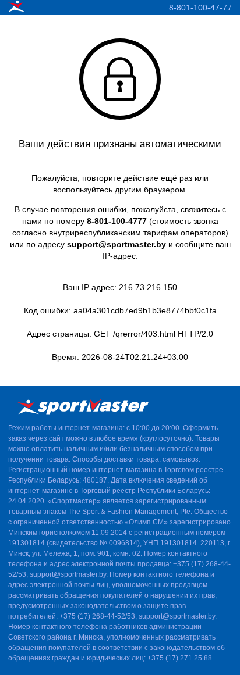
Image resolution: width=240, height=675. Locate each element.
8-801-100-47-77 (200, 7)
